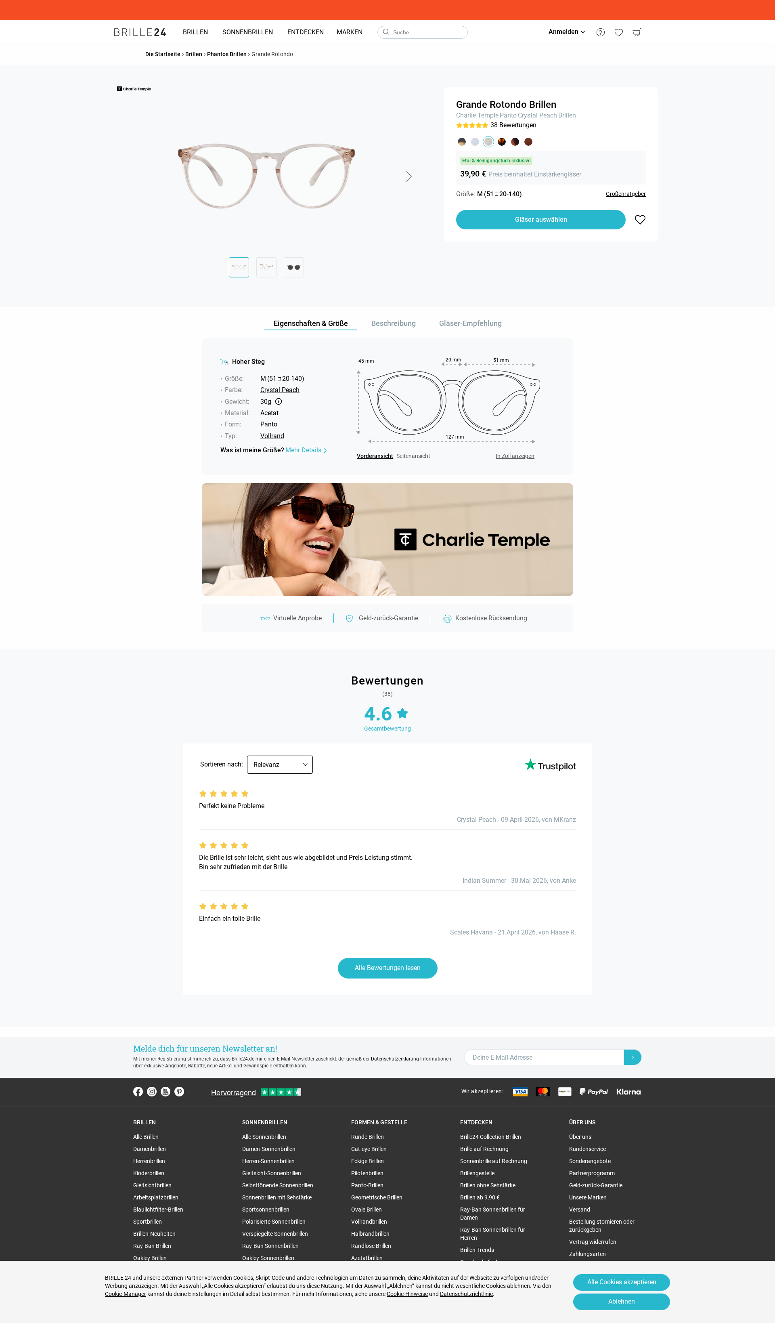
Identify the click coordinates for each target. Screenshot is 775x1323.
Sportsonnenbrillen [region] (265, 1209)
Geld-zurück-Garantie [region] (595, 1185)
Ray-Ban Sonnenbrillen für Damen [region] (492, 1213)
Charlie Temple (477, 115)
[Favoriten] (619, 32)
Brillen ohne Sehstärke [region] (487, 1185)
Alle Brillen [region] (146, 1137)
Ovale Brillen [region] (366, 1209)
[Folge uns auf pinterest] (179, 1091)
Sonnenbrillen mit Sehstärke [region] (277, 1197)
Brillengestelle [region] (477, 1173)
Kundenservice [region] (587, 1149)
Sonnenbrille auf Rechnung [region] (493, 1161)
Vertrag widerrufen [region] (592, 1242)
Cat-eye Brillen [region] (369, 1149)
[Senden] (386, 32)
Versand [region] (579, 1209)
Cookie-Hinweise (407, 1294)
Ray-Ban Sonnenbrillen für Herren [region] (492, 1233)
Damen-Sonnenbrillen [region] (268, 1149)
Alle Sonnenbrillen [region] (264, 1137)
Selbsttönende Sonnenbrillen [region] (277, 1185)
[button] (408, 176)
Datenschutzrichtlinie (466, 1294)
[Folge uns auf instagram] (152, 1091)
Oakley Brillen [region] (150, 1258)
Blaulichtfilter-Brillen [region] (158, 1209)
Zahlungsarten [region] (587, 1254)
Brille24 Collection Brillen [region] (490, 1137)
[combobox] (422, 32)
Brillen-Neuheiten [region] (154, 1234)
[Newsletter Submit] (633, 1057)
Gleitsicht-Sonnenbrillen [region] (271, 1173)
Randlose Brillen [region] (371, 1246)
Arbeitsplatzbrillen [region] (155, 1197)
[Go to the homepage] (140, 32)
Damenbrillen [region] (149, 1149)
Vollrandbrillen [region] (369, 1221)
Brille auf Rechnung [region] (484, 1149)
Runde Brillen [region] (367, 1137)
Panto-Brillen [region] (367, 1185)
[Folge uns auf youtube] (165, 1091)
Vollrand (272, 436)
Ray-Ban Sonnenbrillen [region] (270, 1246)
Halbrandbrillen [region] (370, 1234)
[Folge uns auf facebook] (138, 1091)
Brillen (567, 115)
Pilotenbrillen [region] (367, 1173)
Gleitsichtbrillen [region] (152, 1185)
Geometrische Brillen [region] (376, 1197)
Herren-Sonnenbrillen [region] (268, 1161)
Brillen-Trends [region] (477, 1250)
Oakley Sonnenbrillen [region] (268, 1258)
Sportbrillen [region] (147, 1221)
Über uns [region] (580, 1137)
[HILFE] (600, 32)
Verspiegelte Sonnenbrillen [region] (275, 1234)
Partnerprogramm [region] (592, 1173)
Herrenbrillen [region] (149, 1161)
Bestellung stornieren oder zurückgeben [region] (602, 1225)
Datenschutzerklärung (395, 1059)
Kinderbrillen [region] (148, 1173)
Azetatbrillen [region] (367, 1258)
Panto (508, 115)
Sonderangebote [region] (590, 1161)
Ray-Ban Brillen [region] (152, 1246)
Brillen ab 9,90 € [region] (480, 1197)
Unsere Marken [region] (588, 1197)
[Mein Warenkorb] (637, 32)
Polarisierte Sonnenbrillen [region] (274, 1221)
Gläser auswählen (541, 219)
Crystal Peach (537, 115)
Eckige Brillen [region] (367, 1161)
